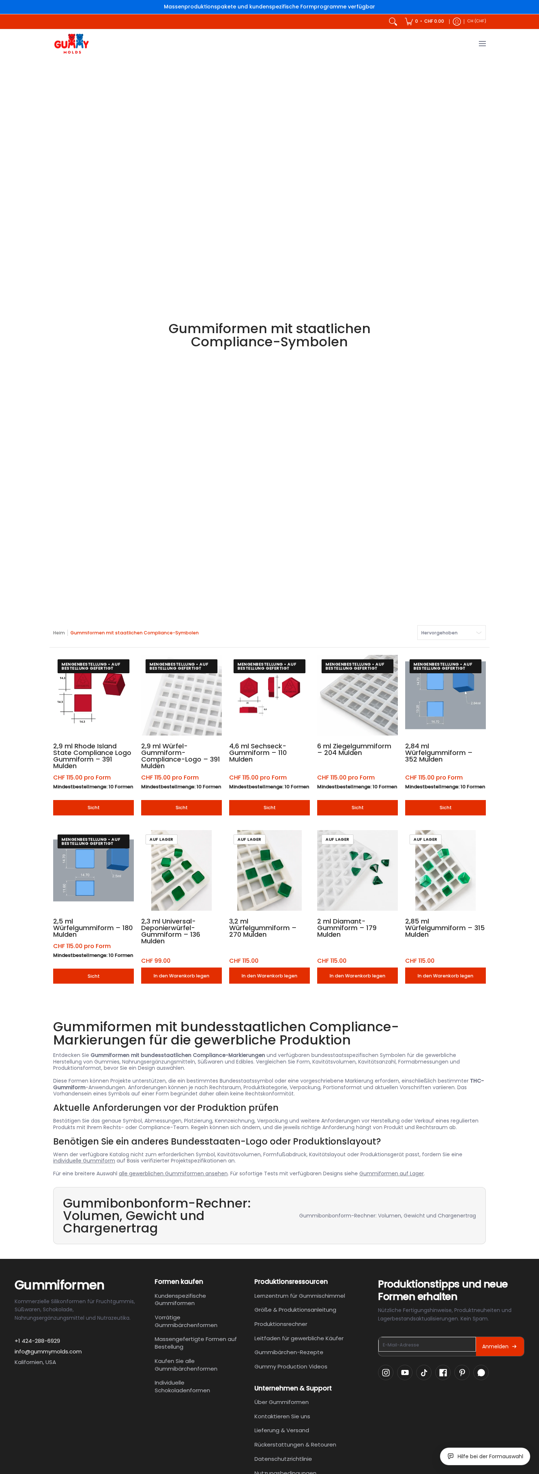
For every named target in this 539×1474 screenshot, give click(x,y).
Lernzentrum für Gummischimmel (299, 1296)
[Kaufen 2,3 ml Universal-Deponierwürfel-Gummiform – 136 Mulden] (181, 870)
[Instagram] (385, 1372)
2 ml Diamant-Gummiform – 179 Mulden (347, 928)
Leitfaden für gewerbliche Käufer (299, 1338)
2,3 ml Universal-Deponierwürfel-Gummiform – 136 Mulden (170, 931)
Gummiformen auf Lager (391, 1173)
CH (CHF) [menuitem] (476, 21)
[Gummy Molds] (71, 43)
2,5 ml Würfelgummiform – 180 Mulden (93, 928)
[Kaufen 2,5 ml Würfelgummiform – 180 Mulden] (93, 870)
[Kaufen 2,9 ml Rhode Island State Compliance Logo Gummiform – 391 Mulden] (93, 695)
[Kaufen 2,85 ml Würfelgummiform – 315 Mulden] (445, 870)
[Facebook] (443, 1372)
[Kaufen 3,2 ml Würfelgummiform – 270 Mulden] (269, 870)
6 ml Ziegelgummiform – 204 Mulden (354, 749)
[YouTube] (404, 1372)
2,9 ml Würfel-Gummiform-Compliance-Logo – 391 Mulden (180, 755)
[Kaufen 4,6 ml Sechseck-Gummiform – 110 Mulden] (269, 695)
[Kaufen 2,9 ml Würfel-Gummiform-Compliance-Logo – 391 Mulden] (181, 695)
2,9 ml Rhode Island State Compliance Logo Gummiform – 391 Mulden (92, 755)
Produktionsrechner (280, 1324)
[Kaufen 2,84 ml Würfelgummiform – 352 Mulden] (445, 695)
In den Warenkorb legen (181, 976)
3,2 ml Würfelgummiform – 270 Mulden (263, 928)
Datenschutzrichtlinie (283, 1459)
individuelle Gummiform (84, 1160)
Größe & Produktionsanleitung (295, 1309)
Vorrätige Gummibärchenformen (186, 1321)
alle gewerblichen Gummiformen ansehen (173, 1173)
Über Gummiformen (281, 1402)
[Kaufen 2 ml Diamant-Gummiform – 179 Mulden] (357, 870)
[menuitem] (424, 21)
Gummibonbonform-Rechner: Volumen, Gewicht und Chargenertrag (387, 1215)
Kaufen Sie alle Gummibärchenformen (186, 1364)
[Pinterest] (462, 1372)
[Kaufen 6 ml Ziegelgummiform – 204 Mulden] (357, 695)
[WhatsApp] (481, 1372)
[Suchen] (393, 21)
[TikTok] (424, 1372)
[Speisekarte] (482, 43)
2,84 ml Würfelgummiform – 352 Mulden (439, 752)
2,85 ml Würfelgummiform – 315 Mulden (445, 928)
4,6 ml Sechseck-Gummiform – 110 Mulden (258, 752)
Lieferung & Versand (281, 1430)
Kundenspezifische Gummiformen (180, 1299)
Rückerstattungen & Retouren (295, 1444)
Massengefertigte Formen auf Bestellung (196, 1342)
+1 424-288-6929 (37, 1341)
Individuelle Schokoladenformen (182, 1386)
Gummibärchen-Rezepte (288, 1352)
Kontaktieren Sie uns (282, 1416)
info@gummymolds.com (48, 1351)
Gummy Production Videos (290, 1366)
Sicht (94, 807)
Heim (59, 633)
